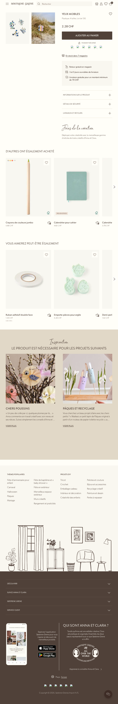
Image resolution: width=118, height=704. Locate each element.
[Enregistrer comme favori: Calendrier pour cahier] (94, 162)
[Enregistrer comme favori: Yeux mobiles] (110, 13)
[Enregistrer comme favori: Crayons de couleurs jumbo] (46, 162)
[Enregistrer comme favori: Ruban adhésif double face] (46, 254)
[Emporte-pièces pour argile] (76, 279)
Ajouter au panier (87, 35)
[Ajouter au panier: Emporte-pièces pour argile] (97, 315)
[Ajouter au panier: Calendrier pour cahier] (97, 222)
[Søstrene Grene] (22, 3)
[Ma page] (101, 4)
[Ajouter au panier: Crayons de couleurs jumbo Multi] (49, 222)
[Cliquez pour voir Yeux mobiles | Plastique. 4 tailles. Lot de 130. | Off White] (17, 28)
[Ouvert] (7, 3)
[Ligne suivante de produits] (115, 187)
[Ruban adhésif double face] (28, 279)
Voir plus (11, 425)
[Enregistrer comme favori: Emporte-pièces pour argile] (94, 254)
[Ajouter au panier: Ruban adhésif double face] (49, 315)
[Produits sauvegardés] (106, 4)
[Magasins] (96, 4)
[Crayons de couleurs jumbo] (28, 187)
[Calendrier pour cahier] (76, 187)
